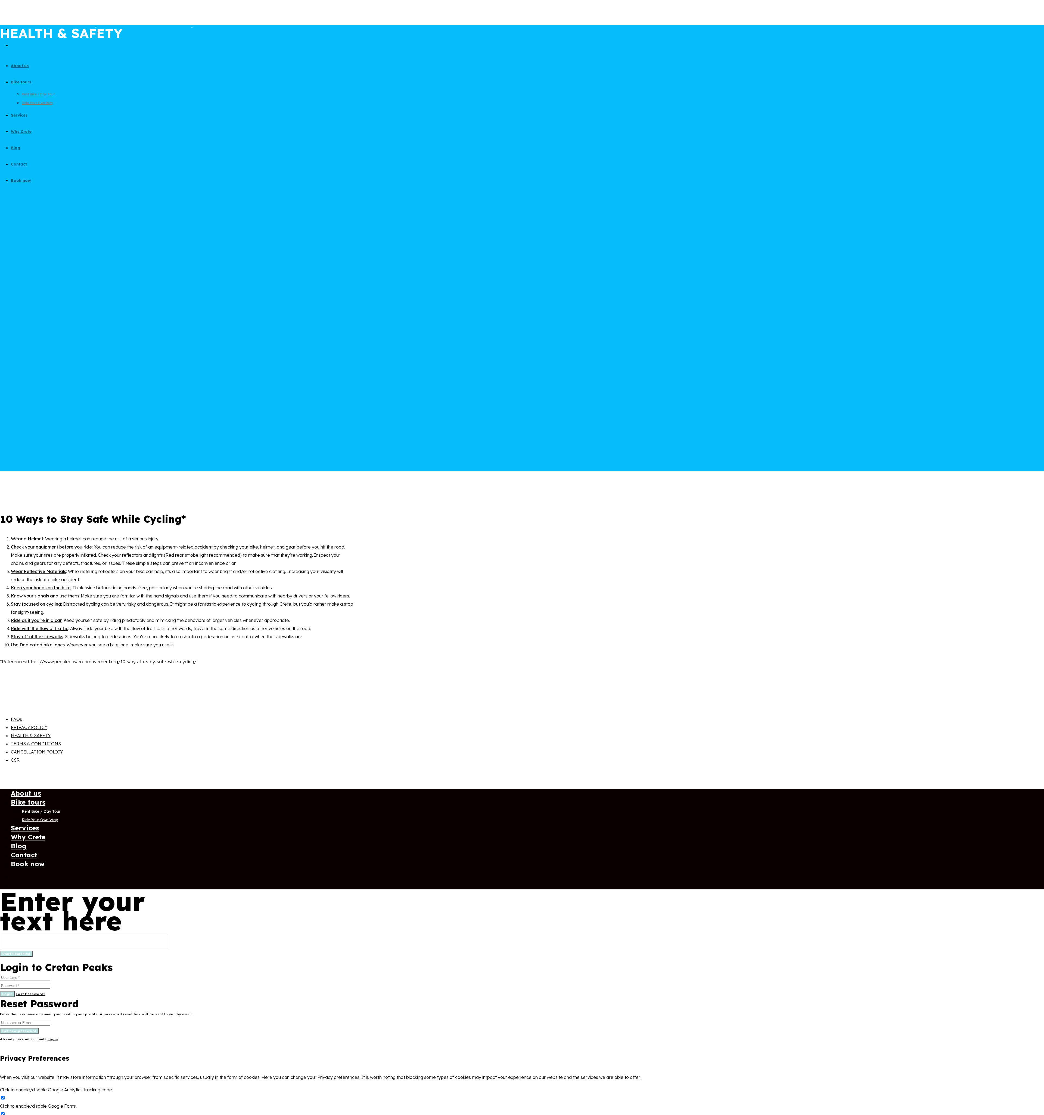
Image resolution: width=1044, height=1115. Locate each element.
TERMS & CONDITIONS (36, 743)
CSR (15, 760)
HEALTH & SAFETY (31, 735)
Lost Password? (30, 994)
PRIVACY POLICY (29, 727)
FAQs (16, 719)
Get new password (19, 1031)
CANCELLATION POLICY (37, 752)
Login (7, 994)
